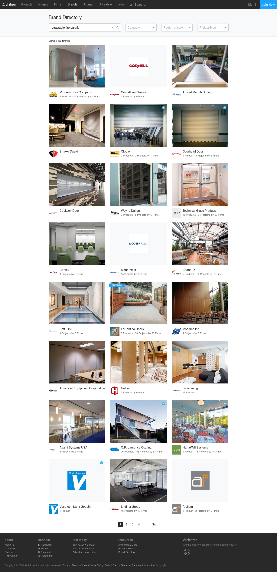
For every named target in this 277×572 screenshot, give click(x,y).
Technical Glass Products (200, 210)
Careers (9, 552)
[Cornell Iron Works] (138, 66)
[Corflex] (77, 243)
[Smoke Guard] (77, 125)
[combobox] (141, 27)
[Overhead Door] (200, 125)
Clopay (126, 151)
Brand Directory (126, 552)
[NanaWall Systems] (200, 421)
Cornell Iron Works (133, 92)
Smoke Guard (69, 151)
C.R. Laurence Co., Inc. (136, 447)
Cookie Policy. (96, 565)
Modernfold (128, 270)
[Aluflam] (200, 480)
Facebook (46, 545)
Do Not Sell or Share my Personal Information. (130, 565)
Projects (26, 4)
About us (10, 545)
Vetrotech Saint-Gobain (75, 506)
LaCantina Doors (132, 329)
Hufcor (125, 388)
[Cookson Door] (77, 184)
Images (43, 4)
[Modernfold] (138, 243)
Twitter (44, 548)
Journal (88, 4)
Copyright (161, 565)
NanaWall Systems (195, 447)
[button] (113, 27)
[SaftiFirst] (77, 303)
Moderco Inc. (191, 329)
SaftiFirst (65, 329)
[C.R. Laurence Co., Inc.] (138, 421)
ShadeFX (189, 270)
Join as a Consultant (84, 548)
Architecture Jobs (128, 545)
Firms (58, 4)
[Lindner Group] (138, 480)
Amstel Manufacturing (197, 92)
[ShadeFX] (200, 243)
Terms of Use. (79, 565)
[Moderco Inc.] (200, 303)
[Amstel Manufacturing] (200, 66)
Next (154, 524)
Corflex (64, 270)
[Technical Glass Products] (200, 184)
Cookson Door (69, 210)
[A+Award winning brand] (163, 108)
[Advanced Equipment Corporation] (77, 362)
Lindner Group (130, 506)
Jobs (121, 4)
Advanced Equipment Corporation (82, 388)
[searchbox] (129, 27)
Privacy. (66, 565)
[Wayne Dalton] (138, 184)
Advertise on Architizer (85, 552)
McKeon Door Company (76, 92)
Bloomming (190, 388)
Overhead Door (193, 151)
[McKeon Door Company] (77, 66)
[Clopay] (138, 125)
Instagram (46, 555)
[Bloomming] (200, 362)
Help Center (11, 555)
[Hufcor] (138, 362)
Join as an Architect (84, 545)
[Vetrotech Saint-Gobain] (77, 480)
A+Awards (10, 548)
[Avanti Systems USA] (77, 421)
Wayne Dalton (130, 210)
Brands (72, 4)
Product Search (126, 548)
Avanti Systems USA (73, 447)
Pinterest (45, 552)
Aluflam (188, 506)
